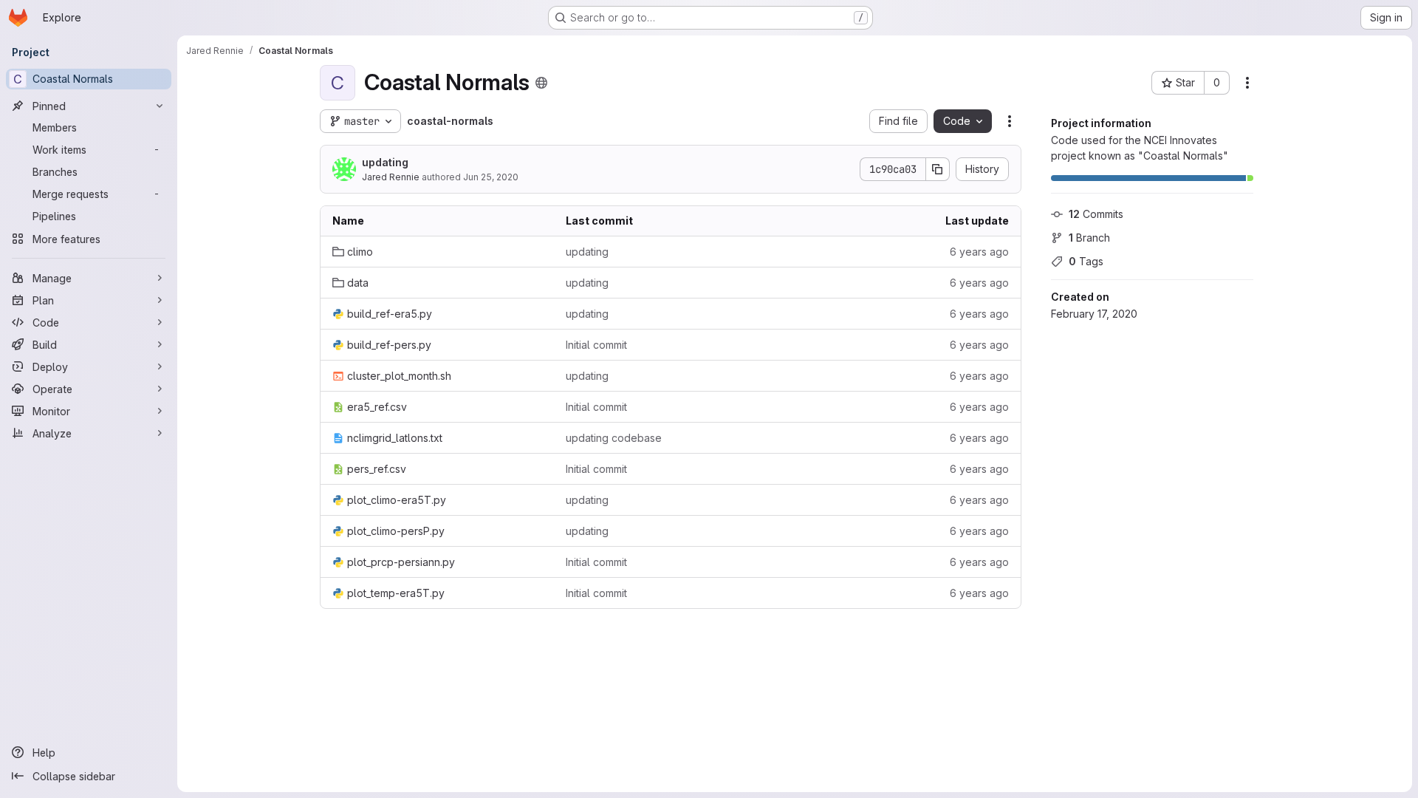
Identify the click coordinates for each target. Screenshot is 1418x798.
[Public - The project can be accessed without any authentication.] (541, 83)
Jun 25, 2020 (490, 177)
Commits (1096, 214)
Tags (1086, 261)
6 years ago (979, 251)
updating (385, 162)
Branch (1089, 237)
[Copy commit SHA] (938, 169)
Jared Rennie (390, 177)
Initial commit (596, 344)
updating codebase (614, 438)
